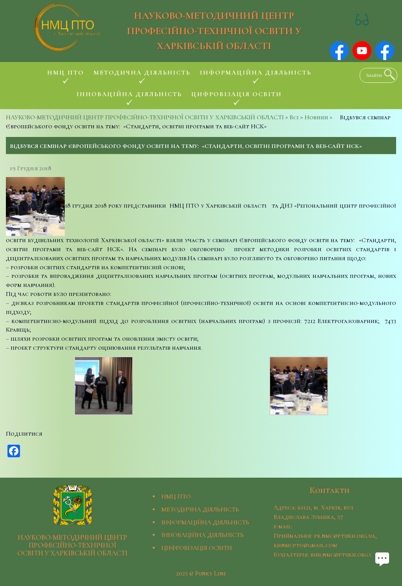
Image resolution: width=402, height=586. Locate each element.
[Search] (387, 74)
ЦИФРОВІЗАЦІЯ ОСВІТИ (196, 548)
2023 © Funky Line (201, 573)
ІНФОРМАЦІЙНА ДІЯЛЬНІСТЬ (205, 522)
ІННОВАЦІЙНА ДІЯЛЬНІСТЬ (202, 535)
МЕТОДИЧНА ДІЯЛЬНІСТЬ (200, 509)
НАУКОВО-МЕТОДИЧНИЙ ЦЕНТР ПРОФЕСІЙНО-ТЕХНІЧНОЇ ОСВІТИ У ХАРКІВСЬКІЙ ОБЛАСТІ (214, 30)
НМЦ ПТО (176, 496)
